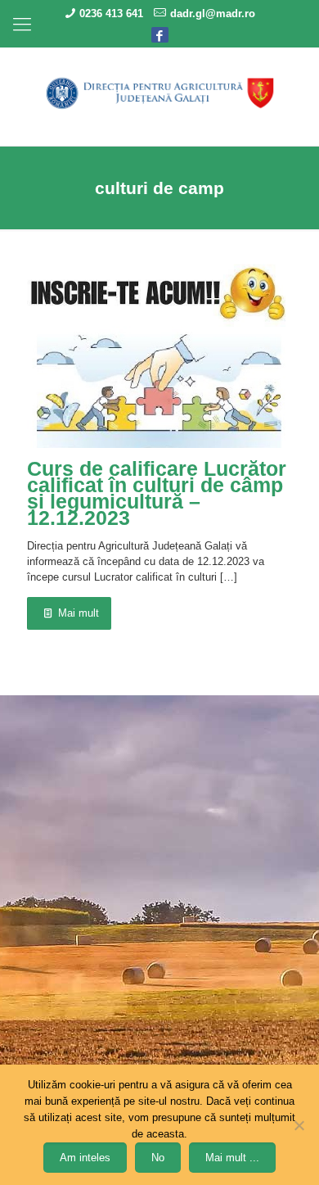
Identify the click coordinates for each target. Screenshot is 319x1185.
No (157, 1157)
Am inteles (85, 1157)
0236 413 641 (111, 13)
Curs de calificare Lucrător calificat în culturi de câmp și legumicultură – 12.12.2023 (156, 493)
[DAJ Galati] (159, 92)
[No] (298, 1125)
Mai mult (78, 613)
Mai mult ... (232, 1157)
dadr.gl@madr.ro (212, 13)
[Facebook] (159, 34)
